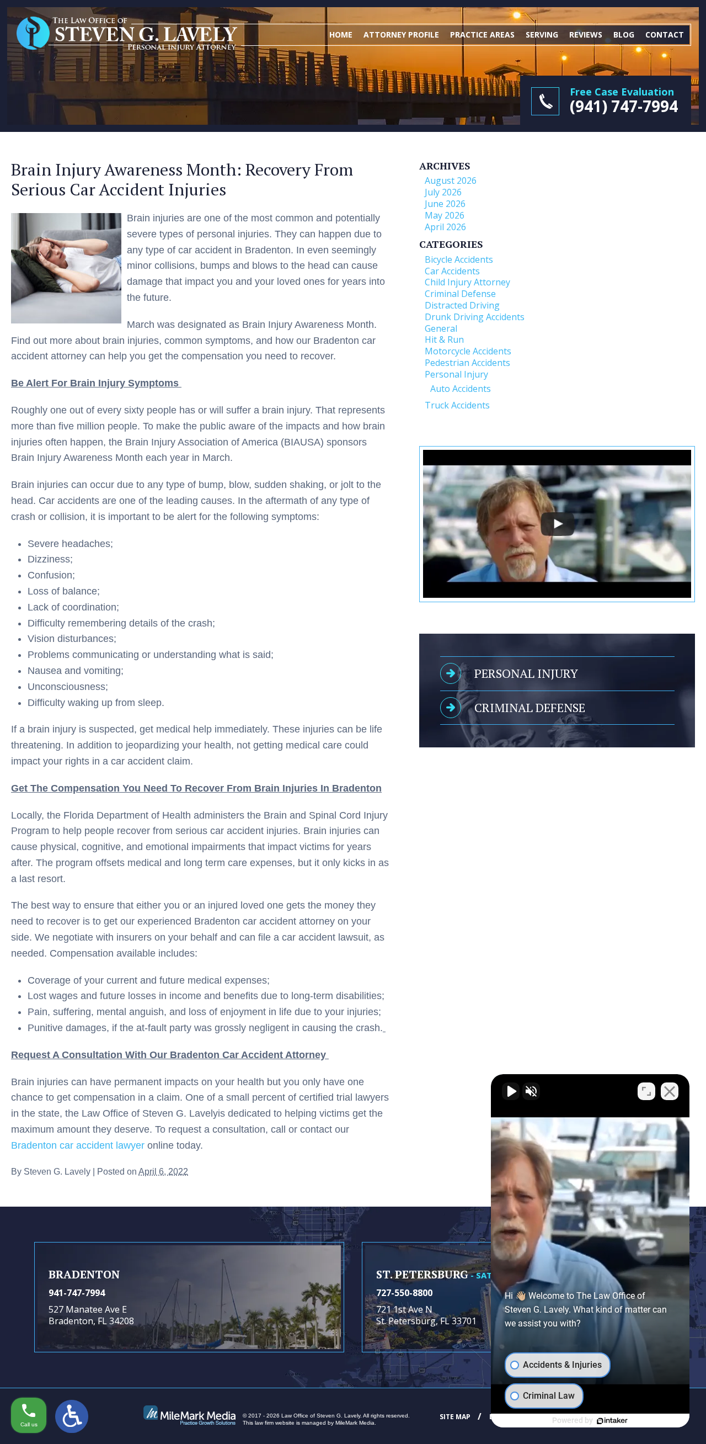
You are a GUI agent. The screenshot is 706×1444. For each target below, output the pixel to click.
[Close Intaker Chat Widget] (669, 1091)
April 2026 (445, 227)
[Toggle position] (646, 1091)
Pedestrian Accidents (467, 363)
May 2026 (444, 215)
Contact (664, 34)
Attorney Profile (401, 34)
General (441, 328)
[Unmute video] (511, 1091)
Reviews (585, 34)
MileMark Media (355, 1423)
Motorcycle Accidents (468, 351)
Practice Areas (482, 34)
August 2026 (451, 180)
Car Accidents (452, 271)
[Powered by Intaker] (612, 1421)
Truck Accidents (457, 405)
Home (340, 34)
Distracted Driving (462, 305)
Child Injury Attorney (467, 282)
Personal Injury (456, 374)
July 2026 (443, 192)
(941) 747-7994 (624, 106)
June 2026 (445, 204)
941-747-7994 (77, 1293)
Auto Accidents (460, 389)
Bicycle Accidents (459, 259)
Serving (542, 34)
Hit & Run (444, 339)
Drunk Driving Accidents (475, 317)
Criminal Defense (460, 294)
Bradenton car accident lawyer (78, 1145)
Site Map (455, 1416)
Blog (623, 34)
